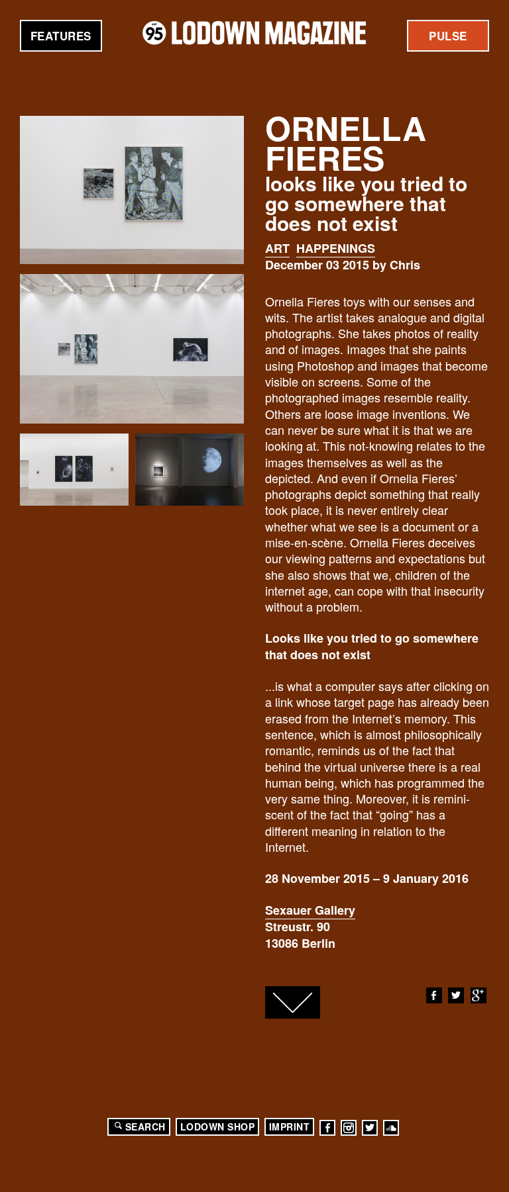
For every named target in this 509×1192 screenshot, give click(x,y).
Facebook (434, 995)
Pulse (448, 36)
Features (60, 36)
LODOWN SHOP (217, 1126)
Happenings (335, 248)
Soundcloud (391, 1128)
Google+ (478, 995)
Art (277, 248)
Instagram (349, 1128)
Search (145, 1126)
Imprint (289, 1126)
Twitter (456, 995)
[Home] (254, 33)
